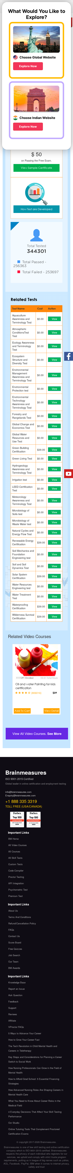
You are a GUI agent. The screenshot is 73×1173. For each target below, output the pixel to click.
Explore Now (28, 66)
